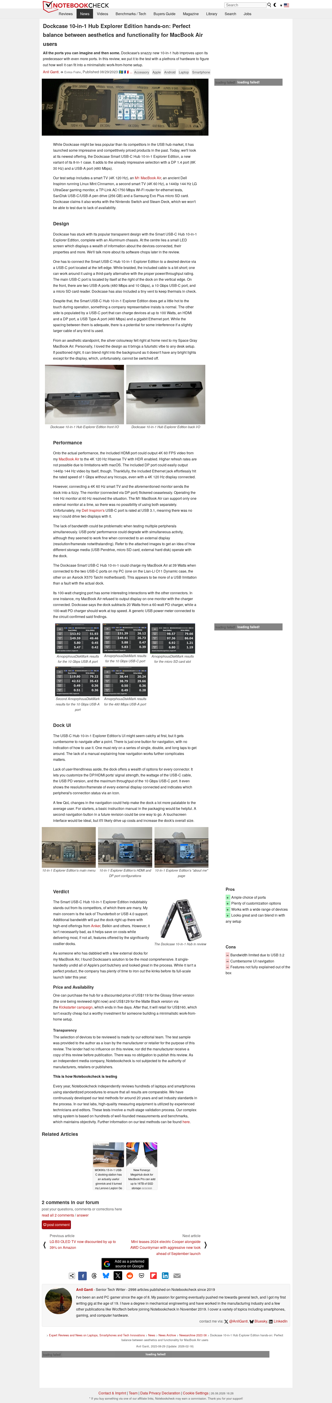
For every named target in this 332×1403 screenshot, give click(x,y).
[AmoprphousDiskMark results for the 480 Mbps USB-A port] (125, 681)
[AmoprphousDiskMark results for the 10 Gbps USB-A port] (77, 638)
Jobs (247, 13)
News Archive (167, 1335)
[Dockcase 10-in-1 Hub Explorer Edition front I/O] (84, 394)
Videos (102, 13)
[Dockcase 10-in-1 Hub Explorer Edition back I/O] (165, 394)
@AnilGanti (238, 1321)
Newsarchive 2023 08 (193, 1335)
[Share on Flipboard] (153, 1275)
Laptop (184, 72)
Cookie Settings (195, 1393)
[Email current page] (177, 1276)
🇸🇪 (121, 71)
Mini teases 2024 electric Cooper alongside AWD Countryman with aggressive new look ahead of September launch (165, 1247)
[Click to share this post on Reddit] (129, 1275)
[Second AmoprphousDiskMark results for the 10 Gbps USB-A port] (77, 681)
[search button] (269, 5)
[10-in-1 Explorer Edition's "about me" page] (181, 847)
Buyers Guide (164, 13)
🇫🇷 (126, 71)
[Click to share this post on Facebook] (82, 1276)
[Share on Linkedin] (165, 1275)
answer (83, 1215)
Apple (156, 72)
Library (211, 13)
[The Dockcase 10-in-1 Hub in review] (180, 920)
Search (230, 13)
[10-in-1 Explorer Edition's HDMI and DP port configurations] (125, 847)
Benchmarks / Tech (131, 13)
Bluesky (260, 1321)
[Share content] (72, 1276)
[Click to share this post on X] (118, 1275)
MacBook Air (69, 459)
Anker (95, 925)
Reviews (66, 13)
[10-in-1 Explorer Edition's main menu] (69, 847)
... (131, 71)
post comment (58, 1224)
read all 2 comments (58, 1215)
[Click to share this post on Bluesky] (106, 1276)
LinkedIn (280, 1321)
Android (169, 72)
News (84, 13)
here (186, 1121)
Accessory (141, 72)
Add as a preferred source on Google (129, 1264)
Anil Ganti (51, 71)
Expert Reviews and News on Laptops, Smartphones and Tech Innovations (97, 1335)
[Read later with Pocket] (141, 1275)
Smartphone (201, 72)
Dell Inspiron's (93, 510)
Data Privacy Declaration (160, 1393)
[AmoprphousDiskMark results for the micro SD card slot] (172, 638)
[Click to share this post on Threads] (94, 1276)
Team (133, 1393)
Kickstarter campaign (76, 1007)
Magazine (191, 13)
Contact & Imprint (112, 1393)
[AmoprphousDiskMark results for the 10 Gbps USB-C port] (125, 638)
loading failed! (225, 82)
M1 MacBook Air (148, 177)
